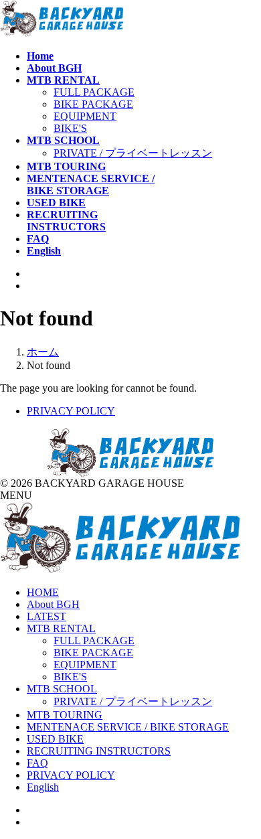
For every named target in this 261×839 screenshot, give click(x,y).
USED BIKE (55, 739)
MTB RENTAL (61, 628)
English (43, 787)
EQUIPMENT (85, 116)
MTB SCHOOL (62, 688)
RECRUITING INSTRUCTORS (99, 751)
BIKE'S (70, 128)
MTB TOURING (64, 714)
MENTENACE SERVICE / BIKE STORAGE (128, 727)
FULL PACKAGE (94, 92)
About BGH (53, 604)
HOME (43, 592)
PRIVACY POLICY (71, 410)
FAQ (37, 763)
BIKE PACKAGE (93, 104)
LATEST (46, 616)
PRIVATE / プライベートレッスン (133, 153)
